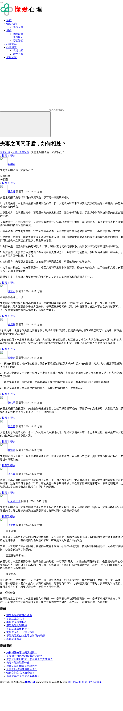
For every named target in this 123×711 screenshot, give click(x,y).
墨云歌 (11, 426)
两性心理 (18, 54)
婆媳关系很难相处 (16, 622)
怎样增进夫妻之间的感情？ (21, 652)
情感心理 (18, 50)
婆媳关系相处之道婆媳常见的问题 (25, 635)
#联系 (98, 682)
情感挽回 (18, 37)
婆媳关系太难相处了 (17, 628)
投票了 (6, 155)
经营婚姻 (18, 40)
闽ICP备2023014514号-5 (81, 682)
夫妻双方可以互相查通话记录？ (24, 656)
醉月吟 (11, 191)
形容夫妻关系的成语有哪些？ (23, 676)
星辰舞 (11, 324)
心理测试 (11, 44)
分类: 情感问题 (20, 152)
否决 (12, 155)
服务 (9, 30)
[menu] (1, 2)
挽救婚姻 (18, 33)
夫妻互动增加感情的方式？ (21, 669)
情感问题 (18, 27)
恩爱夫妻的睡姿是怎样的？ (21, 666)
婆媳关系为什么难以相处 (20, 632)
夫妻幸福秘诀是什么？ (19, 662)
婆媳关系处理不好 (16, 625)
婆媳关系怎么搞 (15, 618)
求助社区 (11, 57)
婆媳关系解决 (14, 639)
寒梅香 (11, 164)
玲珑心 (11, 291)
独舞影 (11, 450)
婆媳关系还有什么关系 (19, 615)
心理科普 (11, 47)
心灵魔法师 (14, 501)
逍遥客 (11, 474)
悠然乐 (11, 402)
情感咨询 (11, 23)
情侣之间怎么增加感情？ (20, 672)
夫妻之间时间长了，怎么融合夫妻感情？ (29, 659)
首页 (9, 20)
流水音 (11, 525)
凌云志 (11, 357)
